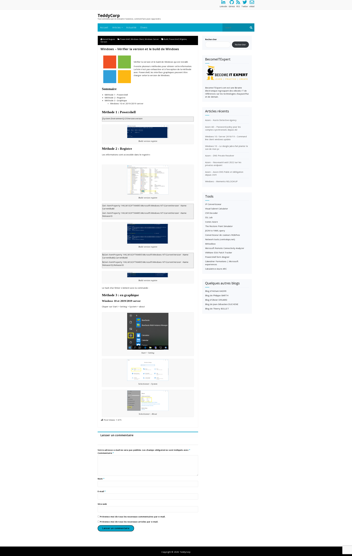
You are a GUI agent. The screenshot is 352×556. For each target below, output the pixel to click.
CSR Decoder (211, 213)
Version (104, 42)
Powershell (125, 39)
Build (166, 39)
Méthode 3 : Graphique (116, 100)
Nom (101, 478)
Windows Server (152, 39)
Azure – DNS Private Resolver (219, 155)
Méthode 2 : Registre (115, 97)
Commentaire (106, 453)
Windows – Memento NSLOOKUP (221, 181)
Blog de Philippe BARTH (217, 295)
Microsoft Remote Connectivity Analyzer (224, 248)
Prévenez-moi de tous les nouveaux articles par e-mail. (129, 521)
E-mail (102, 491)
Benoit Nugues (108, 39)
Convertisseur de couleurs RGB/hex (222, 235)
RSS (238, 6)
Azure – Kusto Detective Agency (221, 120)
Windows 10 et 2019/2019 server (126, 103)
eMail (251, 6)
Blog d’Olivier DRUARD (216, 299)
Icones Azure (211, 221)
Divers (143, 27)
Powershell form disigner (217, 257)
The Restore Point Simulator (219, 226)
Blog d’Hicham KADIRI (216, 291)
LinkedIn (223, 6)
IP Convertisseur (213, 204)
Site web (102, 504)
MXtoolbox (210, 243)
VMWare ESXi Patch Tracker (218, 252)
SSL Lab (209, 217)
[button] (251, 27)
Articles (116, 27)
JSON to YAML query (215, 230)
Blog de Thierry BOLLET (217, 308)
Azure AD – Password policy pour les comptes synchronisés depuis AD (223, 128)
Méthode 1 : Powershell (116, 94)
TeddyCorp (109, 15)
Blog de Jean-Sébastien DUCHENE (221, 304)
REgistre (183, 39)
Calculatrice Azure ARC (216, 268)
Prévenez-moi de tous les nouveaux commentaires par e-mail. (132, 516)
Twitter (244, 6)
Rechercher (211, 39)
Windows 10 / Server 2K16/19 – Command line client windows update (226, 138)
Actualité (131, 27)
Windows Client (137, 39)
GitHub (232, 6)
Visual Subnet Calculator (216, 208)
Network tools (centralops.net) (220, 239)
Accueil (104, 27)
